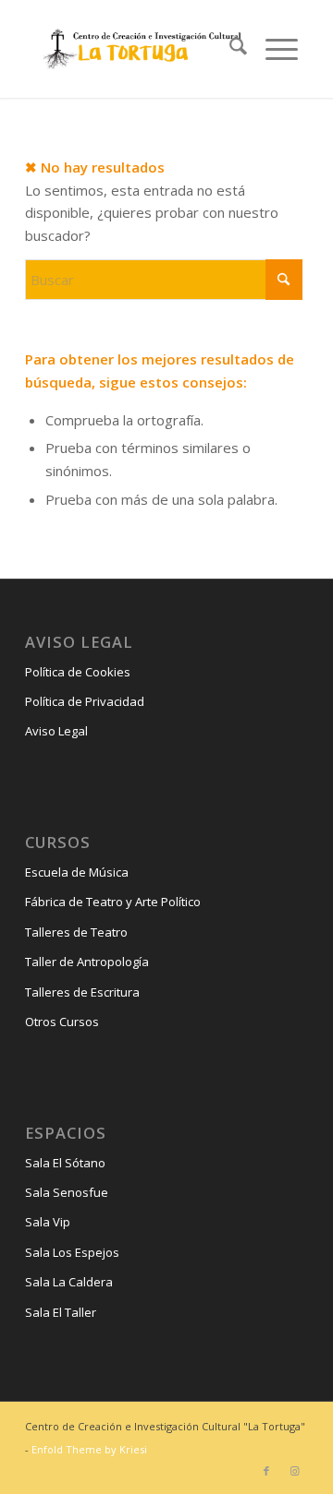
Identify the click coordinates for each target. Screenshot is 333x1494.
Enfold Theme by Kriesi (89, 1449)
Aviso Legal (56, 731)
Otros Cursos (62, 1021)
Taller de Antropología (87, 961)
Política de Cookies (77, 671)
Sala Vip (47, 1221)
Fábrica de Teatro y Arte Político (113, 901)
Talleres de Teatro (76, 932)
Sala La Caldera (69, 1281)
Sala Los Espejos (72, 1252)
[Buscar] (229, 49)
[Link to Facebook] (266, 1471)
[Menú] (272, 49)
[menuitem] (229, 49)
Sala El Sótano (65, 1162)
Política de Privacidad (84, 701)
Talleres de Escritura (82, 992)
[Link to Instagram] (294, 1471)
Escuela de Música (77, 872)
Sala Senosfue (66, 1192)
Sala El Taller (60, 1312)
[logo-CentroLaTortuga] (140, 49)
